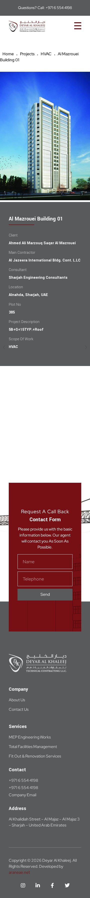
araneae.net (19, 872)
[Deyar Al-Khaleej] (39, 26)
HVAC (46, 53)
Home (8, 53)
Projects (27, 53)
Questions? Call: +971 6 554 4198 (45, 7)
